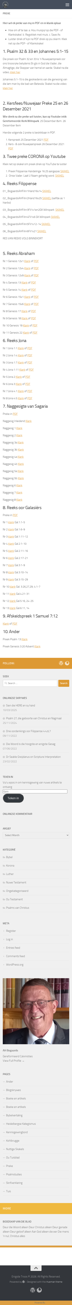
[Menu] (67, 4)
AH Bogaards (10, 1050)
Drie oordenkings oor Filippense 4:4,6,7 (28, 731)
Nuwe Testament (16, 882)
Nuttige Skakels (15, 1149)
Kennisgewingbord (17, 1132)
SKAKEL (64, 171)
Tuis (8, 1191)
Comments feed (15, 956)
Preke (9, 1166)
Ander (9, 1081)
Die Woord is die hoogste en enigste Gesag (30, 744)
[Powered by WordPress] (23, 1282)
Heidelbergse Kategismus (21, 1123)
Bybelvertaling (14, 1115)
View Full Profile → (14, 1060)
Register (11, 931)
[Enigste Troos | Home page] (6, 4)
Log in (9, 939)
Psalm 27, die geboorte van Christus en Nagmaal (33, 718)
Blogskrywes (13, 1090)
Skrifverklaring (14, 1183)
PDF (46, 139)
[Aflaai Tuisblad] (67, 663)
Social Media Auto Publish (23, 1303)
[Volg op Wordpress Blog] (61, 663)
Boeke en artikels (16, 1098)
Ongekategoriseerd (17, 891)
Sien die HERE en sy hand (20, 705)
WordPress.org (14, 964)
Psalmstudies (14, 1174)
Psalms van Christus (17, 907)
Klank (27, 261)
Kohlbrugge (12, 1140)
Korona (10, 865)
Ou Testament (14, 899)
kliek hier (15, 72)
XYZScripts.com (52, 1303)
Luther (10, 874)
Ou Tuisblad (13, 1157)
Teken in (13, 798)
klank (11, 522)
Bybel (9, 857)
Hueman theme (54, 1281)
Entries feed (13, 947)
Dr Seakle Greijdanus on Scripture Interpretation (33, 756)
